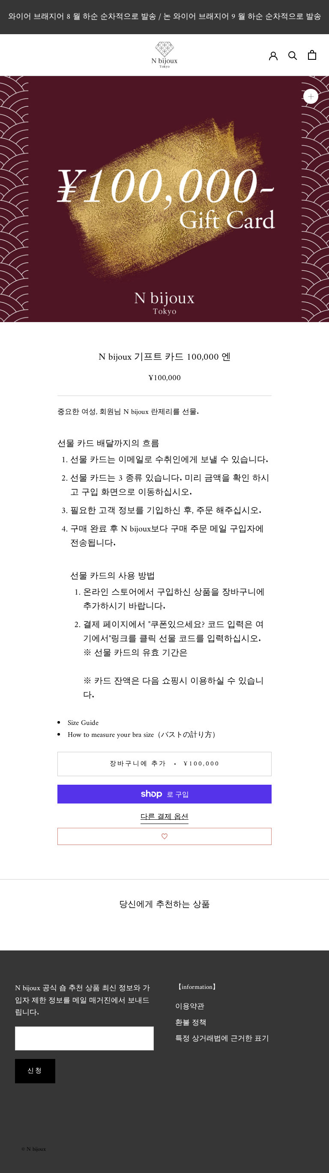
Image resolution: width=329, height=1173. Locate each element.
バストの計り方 (186, 735)
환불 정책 (190, 1023)
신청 (35, 1071)
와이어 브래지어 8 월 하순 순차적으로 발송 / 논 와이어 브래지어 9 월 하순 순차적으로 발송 (164, 16)
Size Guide (83, 723)
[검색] (292, 54)
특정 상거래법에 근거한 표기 (222, 1039)
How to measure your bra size (111, 735)
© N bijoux (33, 1149)
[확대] (310, 96)
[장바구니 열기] (312, 55)
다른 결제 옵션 (164, 817)
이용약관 (189, 1007)
